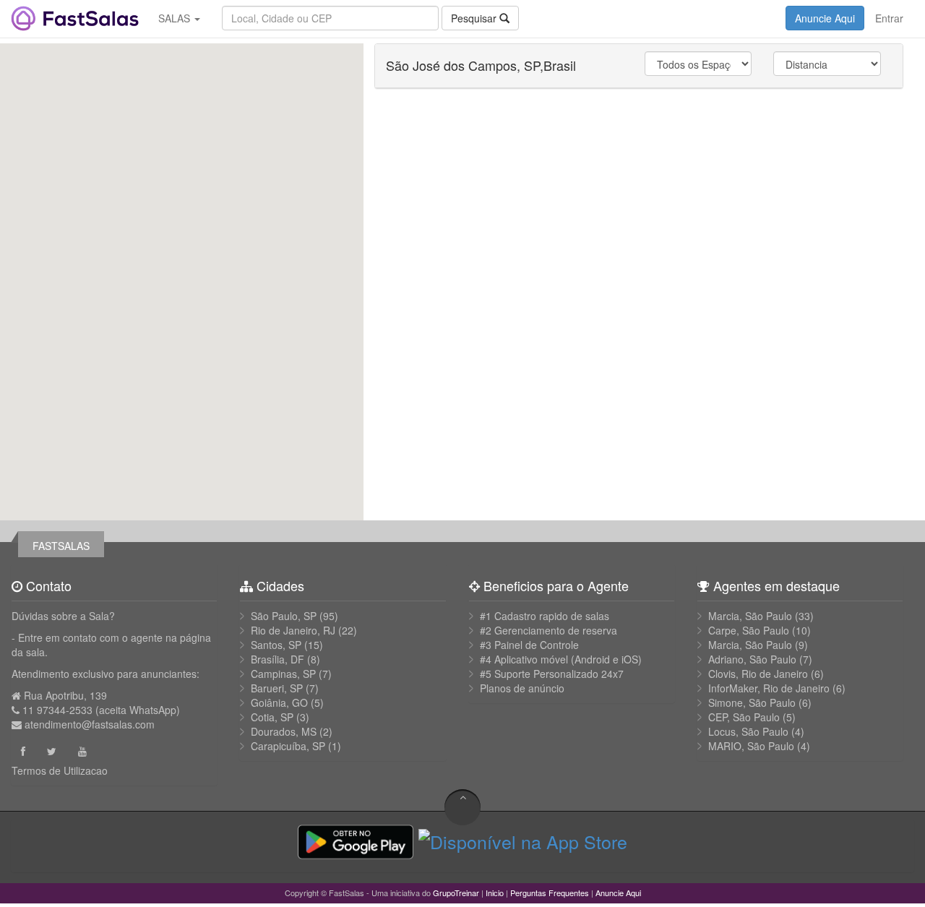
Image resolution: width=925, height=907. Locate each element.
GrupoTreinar (456, 892)
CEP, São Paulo (744, 717)
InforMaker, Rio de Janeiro (769, 688)
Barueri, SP (277, 688)
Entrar (889, 18)
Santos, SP (276, 644)
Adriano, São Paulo (752, 659)
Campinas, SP (283, 673)
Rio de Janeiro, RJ (293, 630)
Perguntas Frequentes (549, 892)
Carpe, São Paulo (748, 630)
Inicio (495, 892)
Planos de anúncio (522, 688)
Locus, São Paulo (748, 731)
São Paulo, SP (284, 616)
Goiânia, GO (279, 702)
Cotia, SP (272, 717)
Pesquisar (475, 18)
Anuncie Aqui (825, 18)
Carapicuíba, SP (288, 746)
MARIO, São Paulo (751, 746)
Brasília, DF (277, 659)
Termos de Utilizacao (60, 770)
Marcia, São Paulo (750, 616)
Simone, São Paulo (752, 702)
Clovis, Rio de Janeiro (758, 673)
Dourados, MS (284, 731)
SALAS (175, 18)
